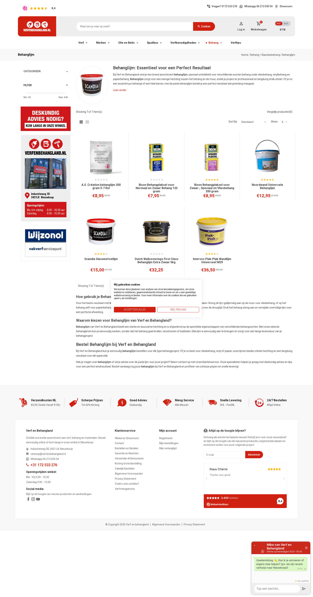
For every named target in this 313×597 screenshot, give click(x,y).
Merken (101, 42)
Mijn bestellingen (168, 443)
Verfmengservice (125, 488)
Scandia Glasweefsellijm (101, 259)
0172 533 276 (229, 6)
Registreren (166, 438)
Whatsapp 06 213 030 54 (258, 6)
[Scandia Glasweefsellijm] (101, 232)
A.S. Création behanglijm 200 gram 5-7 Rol (101, 186)
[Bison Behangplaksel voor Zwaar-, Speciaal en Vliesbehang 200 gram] (212, 157)
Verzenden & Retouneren (129, 458)
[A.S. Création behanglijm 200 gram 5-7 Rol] (101, 157)
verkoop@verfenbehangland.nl (48, 453)
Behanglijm (288, 54)
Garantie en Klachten (127, 453)
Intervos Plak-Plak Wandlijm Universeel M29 (212, 260)
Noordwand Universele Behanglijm (267, 186)
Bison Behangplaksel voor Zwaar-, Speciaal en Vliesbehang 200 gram (212, 188)
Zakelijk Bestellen (125, 468)
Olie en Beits (126, 42)
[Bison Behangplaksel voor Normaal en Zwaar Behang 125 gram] (156, 157)
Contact (119, 443)
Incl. (279, 23)
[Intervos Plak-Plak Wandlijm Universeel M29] (212, 232)
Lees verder (119, 90)
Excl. (286, 23)
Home (244, 54)
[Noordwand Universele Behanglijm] (267, 157)
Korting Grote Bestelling (128, 463)
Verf (81, 42)
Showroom (286, 6)
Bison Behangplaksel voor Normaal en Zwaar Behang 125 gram (157, 188)
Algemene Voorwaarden (129, 473)
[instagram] (33, 499)
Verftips (236, 42)
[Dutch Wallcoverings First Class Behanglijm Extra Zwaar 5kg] (156, 232)
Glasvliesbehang (270, 54)
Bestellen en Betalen (126, 448)
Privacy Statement (125, 478)
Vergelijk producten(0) (279, 111)
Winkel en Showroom (127, 438)
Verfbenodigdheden (183, 42)
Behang (213, 42)
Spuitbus (152, 42)
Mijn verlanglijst (168, 448)
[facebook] (28, 499)
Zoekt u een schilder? (127, 483)
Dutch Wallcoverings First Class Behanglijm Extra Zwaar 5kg (156, 260)
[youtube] (38, 499)
